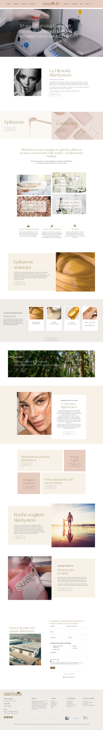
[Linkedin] (12, 717)
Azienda (9, 3)
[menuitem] (92, 4)
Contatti (87, 3)
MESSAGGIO (53, 652)
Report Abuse (66, 673)
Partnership (16, 3)
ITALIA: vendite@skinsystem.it (11, 711)
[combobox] (69, 634)
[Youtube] (9, 717)
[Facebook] (5, 717)
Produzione (24, 3)
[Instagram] (7, 717)
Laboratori (32, 3)
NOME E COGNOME (74, 626)
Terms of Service (71, 673)
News (81, 3)
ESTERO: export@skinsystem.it (11, 713)
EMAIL (73, 637)
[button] (54, 94)
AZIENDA (54, 626)
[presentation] (28, 318)
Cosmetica (74, 3)
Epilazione (66, 3)
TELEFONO (55, 637)
